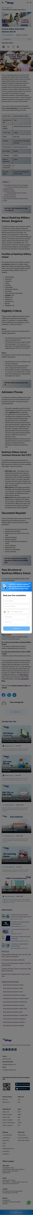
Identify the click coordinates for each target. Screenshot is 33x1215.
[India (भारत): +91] (5, 612)
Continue (16, 628)
